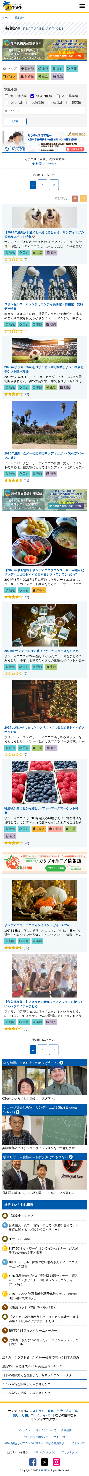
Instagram (56, 1462)
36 (26, 948)
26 (26, 843)
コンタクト (23, 1430)
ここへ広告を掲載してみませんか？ (26, 1384)
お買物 (29, 76)
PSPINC (43, 1470)
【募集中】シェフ (21, 1215)
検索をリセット (46, 163)
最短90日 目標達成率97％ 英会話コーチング (32, 1366)
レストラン (36, 1411)
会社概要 (66, 1430)
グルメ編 (16, 102)
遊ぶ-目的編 (44, 96)
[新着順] (75, 198)
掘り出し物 (20, 1415)
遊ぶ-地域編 (18, 96)
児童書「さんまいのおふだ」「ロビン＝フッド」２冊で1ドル (44, 1342)
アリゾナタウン (71, 1452)
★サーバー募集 (19, 1239)
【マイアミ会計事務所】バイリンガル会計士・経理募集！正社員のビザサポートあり (44, 1319)
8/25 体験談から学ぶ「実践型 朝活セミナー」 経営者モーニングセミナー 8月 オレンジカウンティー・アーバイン (44, 1280)
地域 (45, 68)
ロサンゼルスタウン (45, 1452)
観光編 (76, 102)
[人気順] (84, 198)
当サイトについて (45, 1430)
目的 (59, 68)
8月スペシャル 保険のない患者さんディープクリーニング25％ (43, 1264)
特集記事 (19, 17)
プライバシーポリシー (36, 1436)
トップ (12, 68)
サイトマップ (77, 1443)
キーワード (12, 111)
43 (26, 597)
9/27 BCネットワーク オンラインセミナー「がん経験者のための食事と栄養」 (43, 1251)
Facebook (33, 1462)
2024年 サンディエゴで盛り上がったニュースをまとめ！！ (44, 651)
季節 (74, 68)
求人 (69, 1411)
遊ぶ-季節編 (70, 96)
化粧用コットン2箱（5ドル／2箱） (33, 1307)
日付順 (29, 68)
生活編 (57, 102)
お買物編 (38, 102)
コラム (35, 1415)
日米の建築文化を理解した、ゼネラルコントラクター (38, 1375)
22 (26, 394)
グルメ (11, 76)
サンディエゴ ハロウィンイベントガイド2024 (36, 925)
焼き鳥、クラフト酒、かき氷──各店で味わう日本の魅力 (40, 1357)
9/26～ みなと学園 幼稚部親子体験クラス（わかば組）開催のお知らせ (43, 1296)
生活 (45, 76)
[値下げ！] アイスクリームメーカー (33, 1330)
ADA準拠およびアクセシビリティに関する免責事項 (34, 1443)
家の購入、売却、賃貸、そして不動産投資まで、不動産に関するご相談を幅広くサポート (44, 1227)
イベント (49, 1415)
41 (26, 480)
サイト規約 (60, 1436)
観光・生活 (55, 1411)
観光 (60, 76)
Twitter (44, 1462)
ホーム (5, 17)
